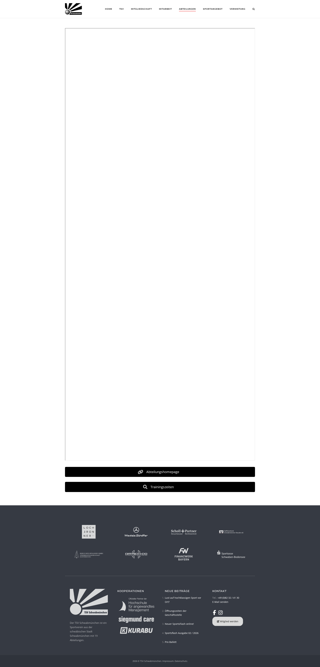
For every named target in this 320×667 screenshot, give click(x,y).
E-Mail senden (220, 601)
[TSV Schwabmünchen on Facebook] (215, 612)
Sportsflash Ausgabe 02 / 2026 (181, 633)
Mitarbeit (165, 9)
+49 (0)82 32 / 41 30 (228, 597)
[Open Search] (253, 9)
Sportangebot (212, 9)
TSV (121, 9)
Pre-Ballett (170, 642)
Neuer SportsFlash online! (179, 623)
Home (108, 9)
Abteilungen (187, 9)
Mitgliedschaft (141, 9)
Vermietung (237, 9)
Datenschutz (181, 661)
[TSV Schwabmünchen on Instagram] (220, 612)
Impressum (168, 661)
